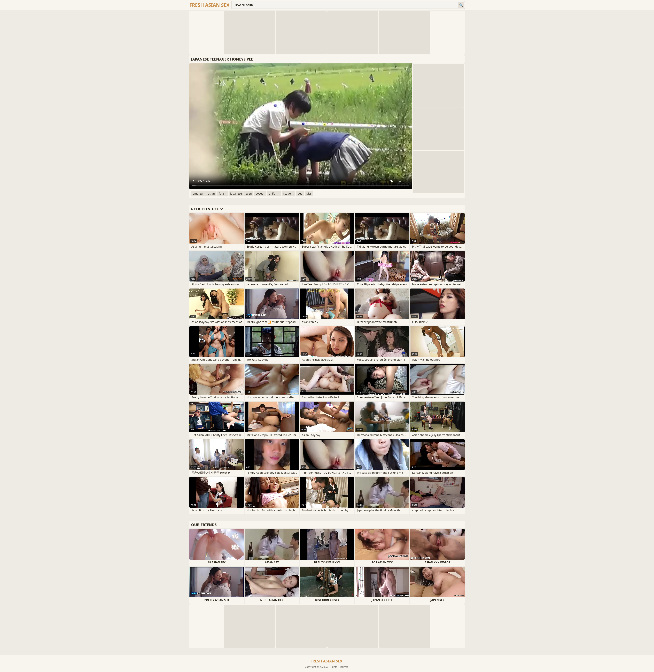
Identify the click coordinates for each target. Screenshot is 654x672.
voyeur (260, 193)
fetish (222, 193)
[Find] (461, 5)
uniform (274, 193)
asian (211, 193)
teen (249, 193)
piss (309, 193)
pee (300, 193)
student (288, 193)
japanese (236, 193)
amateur (198, 193)
